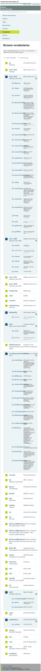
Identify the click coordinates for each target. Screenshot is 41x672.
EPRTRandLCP (14, 345)
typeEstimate (18, 225)
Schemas (5, 28)
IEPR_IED (12, 548)
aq (10, 63)
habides (12, 505)
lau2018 (12, 578)
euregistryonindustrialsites (16, 353)
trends (16, 221)
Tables (4, 22)
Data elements (6, 25)
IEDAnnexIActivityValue (18, 415)
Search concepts (24, 57)
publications (13, 619)
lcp (10, 585)
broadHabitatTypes (18, 598)
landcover (12, 562)
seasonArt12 (18, 199)
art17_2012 (13, 277)
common (12, 300)
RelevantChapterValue (18, 460)
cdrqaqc (16, 88)
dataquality (13, 312)
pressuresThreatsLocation (18, 175)
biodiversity (13, 291)
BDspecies (17, 83)
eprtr (10, 324)
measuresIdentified (18, 134)
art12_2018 (13, 76)
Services (4, 35)
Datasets (4, 18)
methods (16, 261)
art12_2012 (13, 70)
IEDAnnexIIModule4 (16, 539)
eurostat (12, 475)
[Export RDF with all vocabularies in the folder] (36, 79)
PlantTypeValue (18, 447)
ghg (10, 498)
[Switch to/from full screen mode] (30, 4)
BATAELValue (18, 376)
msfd (11, 592)
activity (16, 331)
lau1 (10, 568)
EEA (10, 2)
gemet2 (11, 493)
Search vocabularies (11, 57)
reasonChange (18, 188)
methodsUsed (18, 158)
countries (17, 95)
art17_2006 (13, 239)
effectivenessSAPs (18, 113)
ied (10, 517)
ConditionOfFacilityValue (18, 384)
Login (26, 4)
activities (17, 245)
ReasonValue (18, 451)
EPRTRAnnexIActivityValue (18, 405)
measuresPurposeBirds (18, 146)
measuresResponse (18, 152)
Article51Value (18, 360)
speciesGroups (18, 607)
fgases (11, 487)
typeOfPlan (17, 231)
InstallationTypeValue (18, 423)
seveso (11, 630)
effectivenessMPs (18, 102)
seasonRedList (18, 207)
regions (16, 602)
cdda (11, 296)
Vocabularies (6, 32)
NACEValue (17, 428)
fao (10, 480)
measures (17, 128)
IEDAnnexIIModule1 (16, 524)
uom (10, 642)
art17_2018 (13, 284)
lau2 (10, 573)
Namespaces (6, 38)
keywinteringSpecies (18, 123)
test (10, 637)
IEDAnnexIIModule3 (16, 531)
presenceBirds (18, 170)
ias (10, 512)
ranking (16, 182)
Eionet (9, 12)
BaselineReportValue (18, 371)
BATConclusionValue (18, 379)
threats (16, 215)
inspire (11, 555)
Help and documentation (9, 15)
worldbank (13, 653)
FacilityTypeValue (18, 411)
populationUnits (18, 163)
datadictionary (14, 305)
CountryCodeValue (18, 391)
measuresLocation (18, 139)
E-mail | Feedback (7, 666)
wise (10, 647)
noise (11, 613)
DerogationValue (18, 398)
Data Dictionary (16, 12)
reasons (16, 267)
